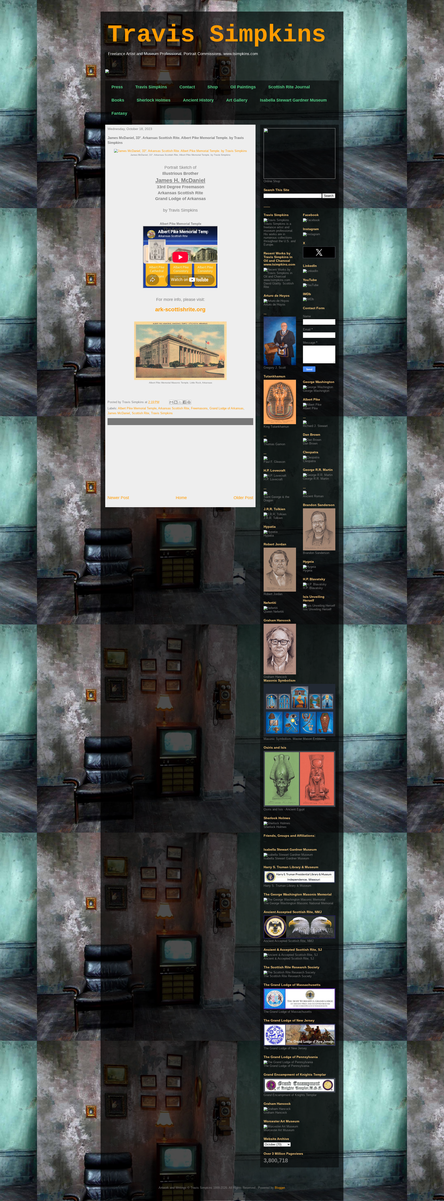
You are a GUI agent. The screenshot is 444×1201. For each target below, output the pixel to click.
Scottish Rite (140, 413)
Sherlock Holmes (153, 100)
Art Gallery (236, 100)
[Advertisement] (180, 460)
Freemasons (199, 408)
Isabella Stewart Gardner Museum (293, 100)
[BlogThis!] (175, 402)
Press (117, 87)
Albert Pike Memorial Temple (137, 408)
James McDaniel (119, 413)
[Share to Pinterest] (189, 402)
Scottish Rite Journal (289, 87)
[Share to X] (180, 402)
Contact (187, 87)
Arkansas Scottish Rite (173, 408)
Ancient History (198, 100)
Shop (212, 87)
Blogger (280, 1187)
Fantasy (119, 113)
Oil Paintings (243, 87)
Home (181, 497)
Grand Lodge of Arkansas (227, 408)
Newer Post (118, 497)
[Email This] (171, 402)
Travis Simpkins (217, 35)
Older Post (243, 497)
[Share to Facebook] (184, 402)
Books (117, 100)
